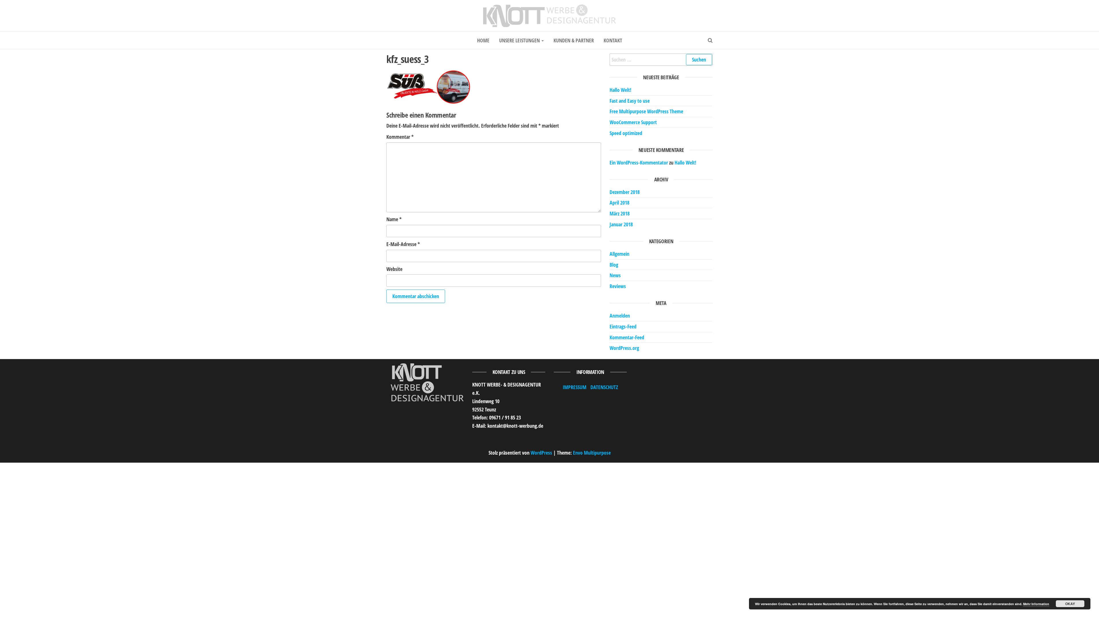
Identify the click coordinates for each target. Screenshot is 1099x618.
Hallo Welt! (620, 89)
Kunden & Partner (574, 40)
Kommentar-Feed (627, 337)
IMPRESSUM (574, 387)
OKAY (1070, 603)
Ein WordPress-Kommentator (639, 162)
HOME (483, 40)
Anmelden (620, 315)
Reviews (618, 286)
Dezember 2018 (625, 192)
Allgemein (619, 253)
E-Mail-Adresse (403, 244)
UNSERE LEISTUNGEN (520, 40)
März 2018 (620, 213)
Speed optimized (626, 133)
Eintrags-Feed (623, 326)
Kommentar (400, 136)
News (615, 275)
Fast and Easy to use (630, 100)
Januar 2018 (621, 224)
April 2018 (619, 202)
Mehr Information (1036, 604)
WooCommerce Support (633, 122)
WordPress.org (624, 347)
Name (394, 219)
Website (394, 269)
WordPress (541, 452)
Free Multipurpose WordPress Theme (646, 111)
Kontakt (613, 40)
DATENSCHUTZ (604, 387)
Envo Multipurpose (592, 452)
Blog (614, 264)
